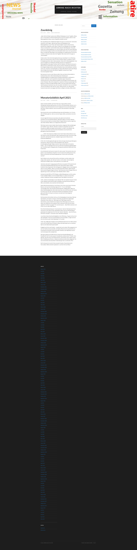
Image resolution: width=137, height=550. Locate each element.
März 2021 (43, 411)
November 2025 (44, 289)
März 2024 (43, 331)
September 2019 (44, 452)
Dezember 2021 (44, 391)
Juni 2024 (42, 324)
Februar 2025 (43, 306)
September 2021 (44, 398)
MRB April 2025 (87, 102)
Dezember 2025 (44, 286)
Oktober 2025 (43, 291)
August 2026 (43, 269)
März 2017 (43, 519)
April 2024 (43, 329)
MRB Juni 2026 (84, 39)
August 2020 (43, 427)
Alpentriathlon (83, 41)
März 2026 (43, 280)
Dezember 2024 (44, 311)
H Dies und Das (84, 85)
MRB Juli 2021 (83, 61)
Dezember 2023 (44, 338)
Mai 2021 (42, 407)
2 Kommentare (54, 100)
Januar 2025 (43, 309)
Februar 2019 (43, 467)
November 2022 (44, 367)
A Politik (82, 69)
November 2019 (44, 447)
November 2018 (44, 474)
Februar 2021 (43, 414)
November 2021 (44, 394)
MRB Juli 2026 (83, 35)
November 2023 (44, 340)
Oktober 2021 (43, 396)
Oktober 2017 (43, 503)
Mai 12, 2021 (43, 32)
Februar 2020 (43, 440)
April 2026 (43, 277)
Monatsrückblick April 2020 (86, 56)
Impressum (43, 527)
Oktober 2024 (43, 315)
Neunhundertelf (84, 37)
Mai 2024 (42, 327)
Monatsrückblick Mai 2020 (86, 52)
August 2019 (43, 454)
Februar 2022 (43, 387)
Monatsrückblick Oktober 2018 (87, 59)
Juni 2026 (42, 273)
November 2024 (44, 313)
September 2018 (44, 478)
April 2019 (43, 463)
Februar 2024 (43, 333)
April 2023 (43, 356)
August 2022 (43, 373)
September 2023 (44, 344)
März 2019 (43, 465)
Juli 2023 (42, 349)
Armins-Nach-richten (68, 8)
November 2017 (44, 501)
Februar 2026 (43, 282)
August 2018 (43, 481)
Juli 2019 (42, 456)
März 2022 (43, 385)
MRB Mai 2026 (84, 43)
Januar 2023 (43, 362)
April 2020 (43, 436)
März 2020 (43, 438)
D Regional (83, 76)
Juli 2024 (42, 322)
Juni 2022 (42, 378)
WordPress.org (84, 117)
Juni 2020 (42, 432)
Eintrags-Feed (83, 113)
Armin (48, 32)
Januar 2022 (43, 389)
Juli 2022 (42, 376)
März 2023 (43, 358)
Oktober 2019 (43, 449)
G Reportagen (83, 83)
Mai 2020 (42, 434)
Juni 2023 (42, 351)
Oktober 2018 (43, 476)
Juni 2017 (42, 512)
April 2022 (43, 382)
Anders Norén (89, 542)
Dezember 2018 (44, 472)
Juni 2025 (42, 298)
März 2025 (43, 304)
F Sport (82, 80)
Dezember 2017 (44, 498)
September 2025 (44, 293)
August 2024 (43, 320)
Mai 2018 (42, 487)
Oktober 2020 (43, 423)
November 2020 (44, 420)
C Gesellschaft (83, 74)
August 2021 (43, 400)
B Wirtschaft (83, 71)
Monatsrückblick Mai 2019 (86, 54)
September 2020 (44, 425)
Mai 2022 (42, 380)
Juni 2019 (42, 458)
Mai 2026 (42, 275)
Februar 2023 (43, 360)
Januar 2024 (43, 336)
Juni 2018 (42, 485)
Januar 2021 (43, 416)
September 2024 (44, 318)
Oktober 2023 (43, 342)
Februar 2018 (43, 494)
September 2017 (44, 505)
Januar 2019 (43, 469)
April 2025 (43, 302)
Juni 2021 (42, 405)
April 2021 (43, 409)
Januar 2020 (43, 443)
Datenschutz (43, 530)
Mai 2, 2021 (43, 100)
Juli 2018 (42, 483)
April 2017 (43, 516)
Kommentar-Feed (84, 115)
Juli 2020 (42, 429)
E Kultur (82, 78)
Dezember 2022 (44, 365)
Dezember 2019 (44, 445)
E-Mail (82, 126)
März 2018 (43, 492)
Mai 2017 (42, 514)
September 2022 (44, 371)
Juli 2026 (42, 271)
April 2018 (43, 490)
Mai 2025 (42, 300)
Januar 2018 (43, 496)
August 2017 (43, 507)
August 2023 (43, 347)
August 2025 (43, 295)
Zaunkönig (46, 30)
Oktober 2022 (43, 369)
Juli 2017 (42, 510)
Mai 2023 (42, 353)
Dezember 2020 (44, 418)
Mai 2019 (42, 461)
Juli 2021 (42, 403)
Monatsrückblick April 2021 (56, 97)
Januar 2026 (43, 284)
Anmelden (83, 111)
